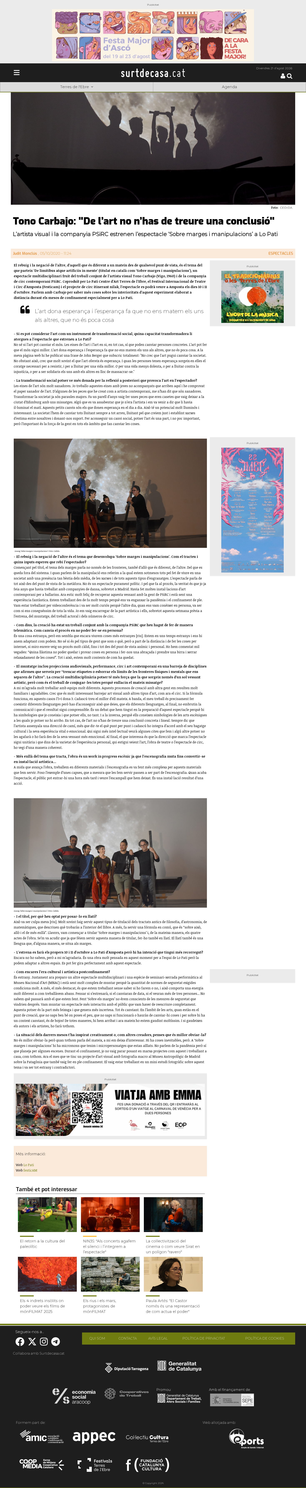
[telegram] (55, 1344)
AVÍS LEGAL (158, 1338)
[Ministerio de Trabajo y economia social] (232, 1403)
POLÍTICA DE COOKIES (264, 1338)
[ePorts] (246, 1439)
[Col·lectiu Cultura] (147, 1439)
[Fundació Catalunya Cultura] (147, 1466)
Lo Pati (29, 1165)
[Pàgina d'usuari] (283, 77)
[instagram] (44, 1344)
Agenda (229, 87)
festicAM (30, 1170)
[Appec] (95, 1439)
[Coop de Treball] (127, 1397)
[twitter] (32, 1344)
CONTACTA (127, 1338)
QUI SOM (97, 1338)
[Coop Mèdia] (42, 1466)
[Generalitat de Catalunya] (179, 1370)
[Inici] (153, 73)
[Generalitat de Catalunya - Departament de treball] (179, 1403)
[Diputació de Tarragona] (127, 1370)
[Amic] (42, 1439)
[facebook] (19, 1344)
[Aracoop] (74, 1397)
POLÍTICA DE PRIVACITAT (203, 1338)
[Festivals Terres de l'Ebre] (95, 1466)
